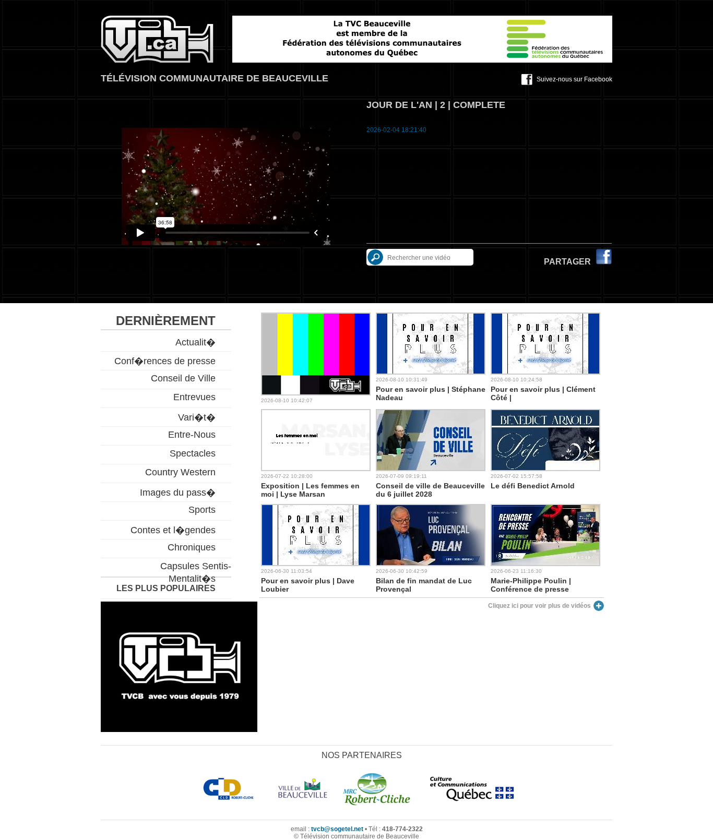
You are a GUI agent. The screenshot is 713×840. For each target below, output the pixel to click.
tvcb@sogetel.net (337, 829)
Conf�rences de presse (165, 361)
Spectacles (193, 453)
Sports (202, 510)
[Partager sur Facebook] (604, 261)
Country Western (180, 472)
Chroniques (192, 547)
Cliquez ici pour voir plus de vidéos (539, 605)
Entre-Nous (192, 434)
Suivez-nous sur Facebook (574, 79)
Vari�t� (197, 417)
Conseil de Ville (183, 378)
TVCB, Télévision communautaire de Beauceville (157, 39)
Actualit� (195, 342)
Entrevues (194, 397)
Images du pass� (178, 492)
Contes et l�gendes (173, 530)
